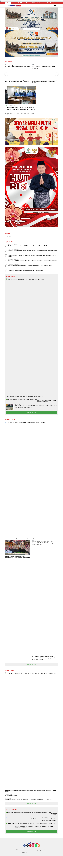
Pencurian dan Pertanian (11, 795)
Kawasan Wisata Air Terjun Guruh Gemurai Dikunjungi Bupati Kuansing (49, 819)
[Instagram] (33, 845)
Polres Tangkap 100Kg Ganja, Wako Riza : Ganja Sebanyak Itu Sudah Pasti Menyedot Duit (27, 799)
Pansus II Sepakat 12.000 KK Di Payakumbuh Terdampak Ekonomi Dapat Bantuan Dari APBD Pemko (32, 256)
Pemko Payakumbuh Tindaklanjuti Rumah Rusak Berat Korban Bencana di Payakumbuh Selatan (34, 827)
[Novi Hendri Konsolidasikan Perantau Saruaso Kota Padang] (21, 399)
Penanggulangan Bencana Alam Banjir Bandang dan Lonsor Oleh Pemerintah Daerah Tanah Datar (17, 80)
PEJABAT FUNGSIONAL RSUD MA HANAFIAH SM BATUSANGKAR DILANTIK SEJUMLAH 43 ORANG (20, 108)
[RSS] (39, 845)
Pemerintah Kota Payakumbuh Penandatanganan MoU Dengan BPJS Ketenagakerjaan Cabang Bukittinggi (45, 81)
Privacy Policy (37, 850)
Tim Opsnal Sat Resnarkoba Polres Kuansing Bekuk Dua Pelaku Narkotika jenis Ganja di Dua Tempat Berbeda (30, 791)
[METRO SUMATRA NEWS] (14, 5)
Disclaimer (29, 850)
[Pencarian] (57, 6)
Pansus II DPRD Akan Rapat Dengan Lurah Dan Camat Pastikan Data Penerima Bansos (30, 265)
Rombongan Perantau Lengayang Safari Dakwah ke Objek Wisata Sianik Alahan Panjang (54, 814)
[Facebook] (24, 845)
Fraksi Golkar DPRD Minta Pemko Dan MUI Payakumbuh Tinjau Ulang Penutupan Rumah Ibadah (32, 260)
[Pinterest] (30, 845)
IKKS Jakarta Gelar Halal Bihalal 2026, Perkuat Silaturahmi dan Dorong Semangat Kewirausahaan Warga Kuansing (36, 406)
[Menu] (6, 5)
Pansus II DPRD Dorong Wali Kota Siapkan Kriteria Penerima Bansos (25, 270)
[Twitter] (27, 845)
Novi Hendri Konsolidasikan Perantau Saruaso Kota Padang (46, 401)
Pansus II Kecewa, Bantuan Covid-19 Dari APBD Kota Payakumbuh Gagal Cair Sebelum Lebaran (32, 250)
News (6, 105)
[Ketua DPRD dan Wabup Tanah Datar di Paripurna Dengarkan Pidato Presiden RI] (31, 479)
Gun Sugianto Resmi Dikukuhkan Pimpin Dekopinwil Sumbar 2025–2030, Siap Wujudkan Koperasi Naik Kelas (44, 658)
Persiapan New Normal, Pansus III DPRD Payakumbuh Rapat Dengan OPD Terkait (28, 246)
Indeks (11, 850)
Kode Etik (22, 850)
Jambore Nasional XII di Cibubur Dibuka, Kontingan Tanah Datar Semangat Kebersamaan (17, 557)
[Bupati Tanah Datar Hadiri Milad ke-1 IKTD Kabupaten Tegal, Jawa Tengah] (31, 335)
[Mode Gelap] (55, 6)
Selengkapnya (31, 412)
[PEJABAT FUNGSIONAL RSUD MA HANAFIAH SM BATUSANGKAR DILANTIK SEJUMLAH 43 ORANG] (20, 95)
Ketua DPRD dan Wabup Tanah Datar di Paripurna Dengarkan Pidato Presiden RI (25, 538)
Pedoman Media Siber (48, 850)
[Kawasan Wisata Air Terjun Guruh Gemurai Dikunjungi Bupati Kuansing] (24, 818)
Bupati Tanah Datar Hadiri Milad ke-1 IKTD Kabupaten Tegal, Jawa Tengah (25, 396)
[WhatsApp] (36, 845)
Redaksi (17, 850)
